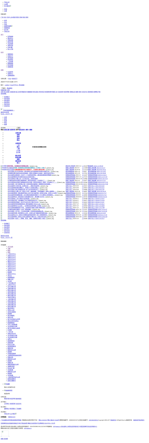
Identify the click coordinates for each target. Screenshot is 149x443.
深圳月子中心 (12, 274)
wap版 (6, 4)
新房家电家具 (12, 346)
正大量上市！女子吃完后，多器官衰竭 (26, 178)
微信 (13, 413)
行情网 (10, 330)
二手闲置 (10, 61)
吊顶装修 (10, 370)
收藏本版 (3, 90)
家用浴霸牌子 (12, 379)
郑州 (27, 17)
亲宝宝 (10, 275)
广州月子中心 (12, 254)
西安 (17, 17)
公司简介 (7, 403)
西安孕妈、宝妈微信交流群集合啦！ (19, 166)
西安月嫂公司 (12, 290)
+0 (82, 168)
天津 (8, 17)
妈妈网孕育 (9, 390)
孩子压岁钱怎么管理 (14, 319)
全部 (2, 92)
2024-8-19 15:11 (102, 196)
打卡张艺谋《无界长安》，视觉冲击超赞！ (27, 186)
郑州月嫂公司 (12, 306)
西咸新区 (9, 88)
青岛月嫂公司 (12, 293)
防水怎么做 (11, 344)
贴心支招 (18, 92)
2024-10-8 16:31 (99, 187)
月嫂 (9, 248)
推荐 (5, 124)
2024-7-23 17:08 (99, 207)
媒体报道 (18, 398)
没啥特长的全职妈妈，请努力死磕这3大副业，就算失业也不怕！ (35, 173)
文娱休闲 (60, 92)
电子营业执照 (23, 423)
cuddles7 (7, 85)
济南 (20, 17)
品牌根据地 (11, 75)
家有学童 (10, 42)
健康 (77, 92)
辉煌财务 (90, 166)
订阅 (8, 90)
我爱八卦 (55, 92)
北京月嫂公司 (12, 286)
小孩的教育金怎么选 (14, 377)
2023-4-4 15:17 (101, 168)
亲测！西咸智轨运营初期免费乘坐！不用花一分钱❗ (30, 168)
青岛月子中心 (12, 266)
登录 (5, 9)
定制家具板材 (12, 353)
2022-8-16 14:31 (101, 169)
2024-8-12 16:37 (99, 198)
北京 (5, 17)
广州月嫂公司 (12, 283)
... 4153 (6, 114)
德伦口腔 (10, 317)
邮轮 (9, 250)
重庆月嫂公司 (12, 295)
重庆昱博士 (11, 308)
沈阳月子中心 (12, 257)
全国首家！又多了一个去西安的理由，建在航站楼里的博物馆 (32, 175)
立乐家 (10, 281)
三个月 (18, 152)
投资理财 (66, 92)
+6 (82, 166)
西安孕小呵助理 (70, 166)
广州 (2, 17)
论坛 (5, 22)
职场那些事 (48, 92)
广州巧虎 (10, 332)
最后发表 (22, 129)
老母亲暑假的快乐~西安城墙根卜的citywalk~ (27, 204)
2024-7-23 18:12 (99, 204)
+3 (82, 213)
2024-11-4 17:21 (101, 180)
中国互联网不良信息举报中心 (88, 426)
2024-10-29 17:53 (103, 182)
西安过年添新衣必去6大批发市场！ (25, 177)
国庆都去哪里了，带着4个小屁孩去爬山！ (27, 187)
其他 (80, 92)
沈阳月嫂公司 (12, 304)
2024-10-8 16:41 (99, 186)
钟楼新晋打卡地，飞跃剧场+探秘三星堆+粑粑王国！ (30, 207)
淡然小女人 (69, 186)
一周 (18, 148)
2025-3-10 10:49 (101, 173)
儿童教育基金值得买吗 (14, 355)
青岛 (23, 17)
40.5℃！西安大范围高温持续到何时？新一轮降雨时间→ (31, 215)
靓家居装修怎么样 (13, 364)
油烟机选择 (11, 366)
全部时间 (12, 129)
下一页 (10, 114)
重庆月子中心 (12, 261)
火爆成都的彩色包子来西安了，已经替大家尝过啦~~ (30, 169)
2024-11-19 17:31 (103, 178)
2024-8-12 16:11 (99, 202)
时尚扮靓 (10, 65)
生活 (2, 52)
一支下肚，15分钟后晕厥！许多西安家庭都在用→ (29, 211)
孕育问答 (10, 45)
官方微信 (7, 6)
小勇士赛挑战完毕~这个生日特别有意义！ (27, 189)
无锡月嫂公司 (12, 288)
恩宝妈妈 (21, 85)
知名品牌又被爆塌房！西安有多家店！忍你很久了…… (30, 180)
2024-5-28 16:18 (102, 216)
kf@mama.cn (57, 426)
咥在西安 (10, 59)
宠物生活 (72, 92)
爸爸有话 (41, 92)
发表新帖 (3, 93)
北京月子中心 (12, 259)
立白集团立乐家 (12, 326)
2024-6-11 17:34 (102, 215)
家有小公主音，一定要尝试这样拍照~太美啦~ (28, 206)
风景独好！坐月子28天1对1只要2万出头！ (27, 202)
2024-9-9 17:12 (102, 195)
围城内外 (24, 92)
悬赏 (18, 136)
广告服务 (18, 408)
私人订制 (10, 49)
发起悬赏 (7, 100)
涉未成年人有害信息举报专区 (70, 426)
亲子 (2, 34)
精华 (5, 119)
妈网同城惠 (7, 26)
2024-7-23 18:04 (99, 206)
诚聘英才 (7, 408)
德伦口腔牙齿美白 (13, 321)
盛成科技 (113, 420)
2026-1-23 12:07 (101, 171)
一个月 (18, 150)
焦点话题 (6, 92)
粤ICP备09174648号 (53, 420)
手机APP (6, 2)
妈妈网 (10, 272)
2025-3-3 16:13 (102, 175)
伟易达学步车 (12, 333)
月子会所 (10, 246)
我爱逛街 (10, 54)
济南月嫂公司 (12, 301)
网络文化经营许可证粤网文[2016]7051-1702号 (41, 423)
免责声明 (13, 398)
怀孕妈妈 (10, 36)
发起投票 (7, 98)
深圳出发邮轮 (12, 312)
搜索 (19, 127)
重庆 (14, 17)
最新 (30, 129)
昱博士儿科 (11, 310)
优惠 (2, 70)
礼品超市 (10, 72)
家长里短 (36, 92)
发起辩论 (7, 102)
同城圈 (8, 384)
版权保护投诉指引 (138, 420)
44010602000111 (93, 420)
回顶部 (6, 438)
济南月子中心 (12, 255)
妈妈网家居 (11, 277)
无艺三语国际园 (12, 324)
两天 (18, 147)
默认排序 (18, 155)
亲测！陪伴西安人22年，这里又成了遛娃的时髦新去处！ (31, 213)
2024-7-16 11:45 (102, 211)
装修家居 (10, 67)
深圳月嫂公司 (12, 292)
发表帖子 (7, 97)
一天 (18, 145)
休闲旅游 (10, 57)
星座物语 (90, 92)
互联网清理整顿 (16, 420)
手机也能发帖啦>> (8, 110)
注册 (5, 11)
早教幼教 (10, 40)
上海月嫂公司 (12, 299)
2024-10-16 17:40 (103, 184)
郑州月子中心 (12, 270)
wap (11, 413)
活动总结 (7, 106)
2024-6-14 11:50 (101, 213)
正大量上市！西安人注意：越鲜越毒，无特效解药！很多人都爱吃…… (35, 191)
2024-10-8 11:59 (99, 189)
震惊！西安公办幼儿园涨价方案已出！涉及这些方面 (30, 216)
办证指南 (10, 43)
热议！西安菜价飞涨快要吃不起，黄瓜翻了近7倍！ (29, 196)
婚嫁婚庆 (30, 92)
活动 (5, 24)
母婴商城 (7, 28)
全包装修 (10, 375)
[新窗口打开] (1, 171)
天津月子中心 (12, 268)
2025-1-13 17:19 (102, 177)
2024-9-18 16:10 (101, 191)
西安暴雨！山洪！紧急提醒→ (23, 209)
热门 (18, 163)
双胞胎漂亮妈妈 (70, 175)
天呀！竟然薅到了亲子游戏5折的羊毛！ (26, 200)
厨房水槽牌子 (12, 380)
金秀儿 (10, 339)
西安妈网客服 (70, 171)
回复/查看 (18, 157)
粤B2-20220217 (43, 420)
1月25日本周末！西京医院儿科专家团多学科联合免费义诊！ (32, 171)
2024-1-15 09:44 (98, 166)
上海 (11, 17)
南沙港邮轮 (11, 315)
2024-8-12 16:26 (99, 200)
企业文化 (18, 403)
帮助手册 (7, 398)
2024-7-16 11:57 (102, 209)
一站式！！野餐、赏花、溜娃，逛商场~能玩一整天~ (30, 218)
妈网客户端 (96, 92)
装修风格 (10, 342)
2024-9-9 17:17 (102, 193)
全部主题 (6, 129)
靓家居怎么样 (12, 350)
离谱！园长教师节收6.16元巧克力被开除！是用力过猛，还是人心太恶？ (36, 193)
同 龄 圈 (10, 47)
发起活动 (7, 104)
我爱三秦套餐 (70, 168)
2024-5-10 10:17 (99, 218)
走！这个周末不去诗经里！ (22, 198)
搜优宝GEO (11, 417)
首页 (5, 20)
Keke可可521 (14, 85)
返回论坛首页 (5, 112)
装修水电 (10, 357)
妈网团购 (10, 63)
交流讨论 (84, 92)
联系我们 (13, 408)
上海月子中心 (12, 284)
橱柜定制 (10, 348)
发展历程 (13, 403)
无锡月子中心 (12, 265)
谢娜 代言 (10, 279)
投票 (5, 121)
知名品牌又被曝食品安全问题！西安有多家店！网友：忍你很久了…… (35, 182)
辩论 (5, 122)
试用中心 (10, 73)
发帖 (2, 438)
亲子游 (6, 29)
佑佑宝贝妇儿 (12, 297)
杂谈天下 (10, 56)
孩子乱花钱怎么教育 (14, 328)
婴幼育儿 (10, 38)
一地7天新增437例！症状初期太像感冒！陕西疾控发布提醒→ (32, 184)
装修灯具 (10, 362)
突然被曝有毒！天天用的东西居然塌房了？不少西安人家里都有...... (34, 195)
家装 (9, 252)
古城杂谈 (12, 92)
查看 (18, 159)
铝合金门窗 (11, 368)
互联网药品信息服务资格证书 (10, 423)
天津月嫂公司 (12, 303)
